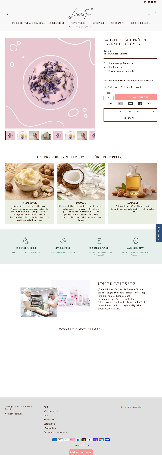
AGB (46, 407)
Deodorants (117, 23)
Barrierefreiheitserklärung (56, 432)
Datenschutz (49, 424)
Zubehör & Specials (80, 27)
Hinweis (130, 118)
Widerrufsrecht (51, 411)
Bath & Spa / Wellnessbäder (27, 23)
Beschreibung (130, 112)
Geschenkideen (139, 23)
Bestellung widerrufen (131, 407)
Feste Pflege (78, 23)
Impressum (49, 419)
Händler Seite (50, 428)
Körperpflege (57, 23)
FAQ (46, 415)
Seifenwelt (98, 23)
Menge (108, 93)
